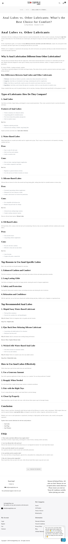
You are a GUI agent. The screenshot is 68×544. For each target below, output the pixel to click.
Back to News (35, 469)
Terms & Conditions (40, 523)
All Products (38, 508)
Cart (2, 526)
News (27, 9)
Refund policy (38, 513)
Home (21, 9)
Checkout (3, 529)
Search (36, 505)
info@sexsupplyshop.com (12, 487)
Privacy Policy (38, 526)
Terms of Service (39, 510)
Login (2, 521)
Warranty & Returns (40, 521)
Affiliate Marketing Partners (42, 531)
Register (3, 523)
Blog (36, 529)
